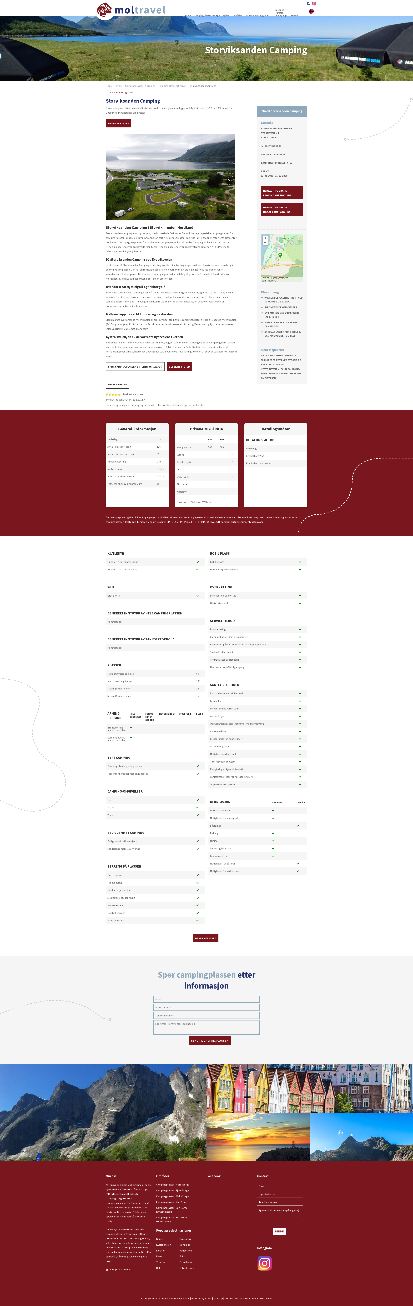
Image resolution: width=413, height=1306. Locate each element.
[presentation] (110, 178)
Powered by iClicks (201, 1298)
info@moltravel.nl (120, 1269)
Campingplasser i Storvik (172, 85)
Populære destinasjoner (173, 1230)
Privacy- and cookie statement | (242, 1298)
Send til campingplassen (209, 1040)
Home (109, 85)
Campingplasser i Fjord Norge (172, 1190)
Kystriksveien (163, 1244)
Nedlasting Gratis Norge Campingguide (276, 210)
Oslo (158, 1268)
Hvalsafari (185, 1239)
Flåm (182, 1256)
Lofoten (160, 1250)
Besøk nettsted (118, 123)
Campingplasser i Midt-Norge (172, 1196)
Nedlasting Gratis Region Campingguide (277, 193)
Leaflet (265, 278)
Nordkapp (184, 1244)
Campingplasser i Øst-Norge (172, 1202)
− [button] (265, 243)
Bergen (160, 1239)
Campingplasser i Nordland (140, 85)
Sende (279, 1231)
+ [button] (265, 238)
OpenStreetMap (280, 278)
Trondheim (185, 1262)
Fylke (119, 85)
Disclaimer (266, 1298)
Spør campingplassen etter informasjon (135, 366)
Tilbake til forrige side (120, 92)
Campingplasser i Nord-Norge (172, 1184)
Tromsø (160, 1262)
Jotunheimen (186, 1268)
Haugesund (185, 1250)
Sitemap (218, 1298)
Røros (159, 1256)
